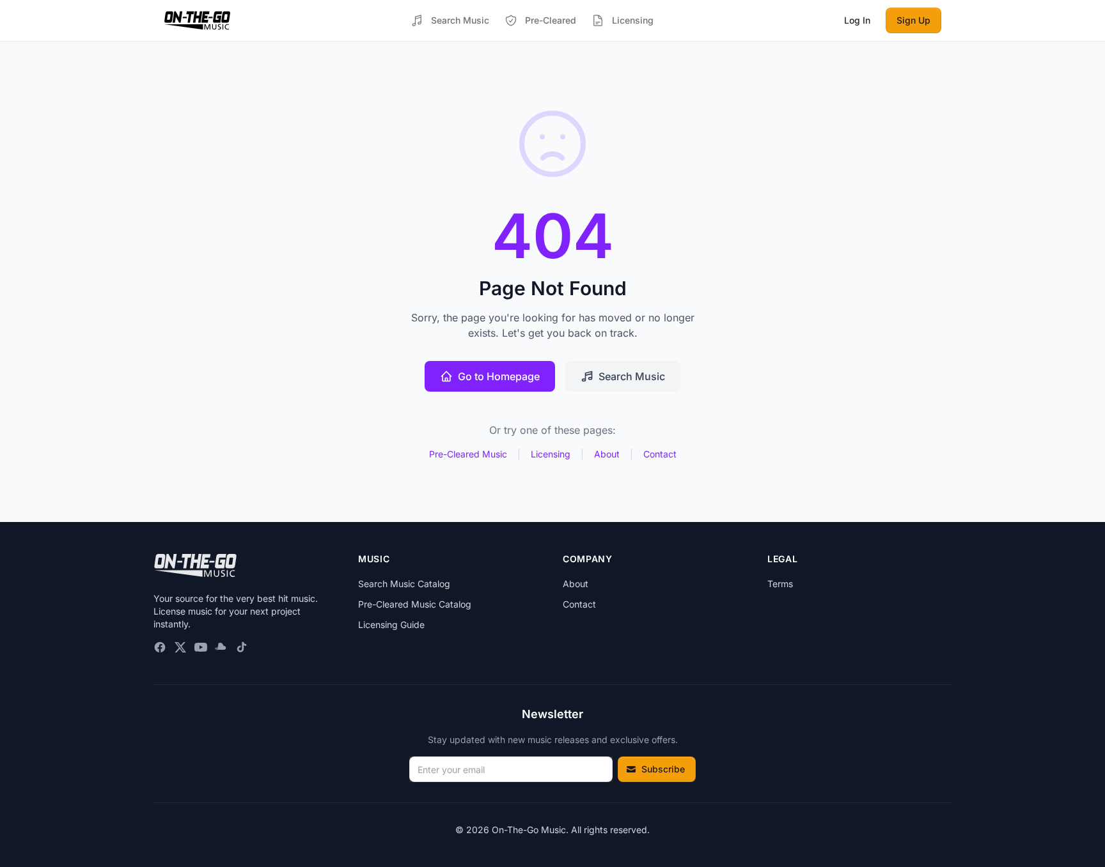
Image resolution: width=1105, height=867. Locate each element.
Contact (660, 454)
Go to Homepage (499, 376)
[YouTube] (200, 647)
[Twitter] (180, 647)
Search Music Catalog (404, 583)
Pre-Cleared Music (468, 454)
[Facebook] (159, 647)
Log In (857, 20)
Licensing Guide (391, 624)
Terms (780, 583)
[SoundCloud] (221, 647)
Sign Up (913, 20)
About (607, 454)
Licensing (550, 454)
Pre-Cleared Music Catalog (414, 604)
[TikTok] (241, 647)
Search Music (632, 376)
